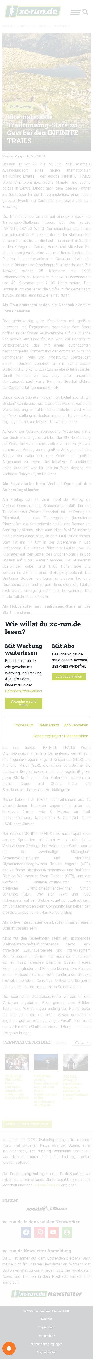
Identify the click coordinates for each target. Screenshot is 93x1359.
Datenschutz (48, 725)
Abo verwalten (76, 725)
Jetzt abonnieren (69, 677)
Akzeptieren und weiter (23, 703)
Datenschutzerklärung (23, 691)
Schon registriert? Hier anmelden (60, 736)
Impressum (24, 725)
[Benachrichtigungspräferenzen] (9, 1348)
